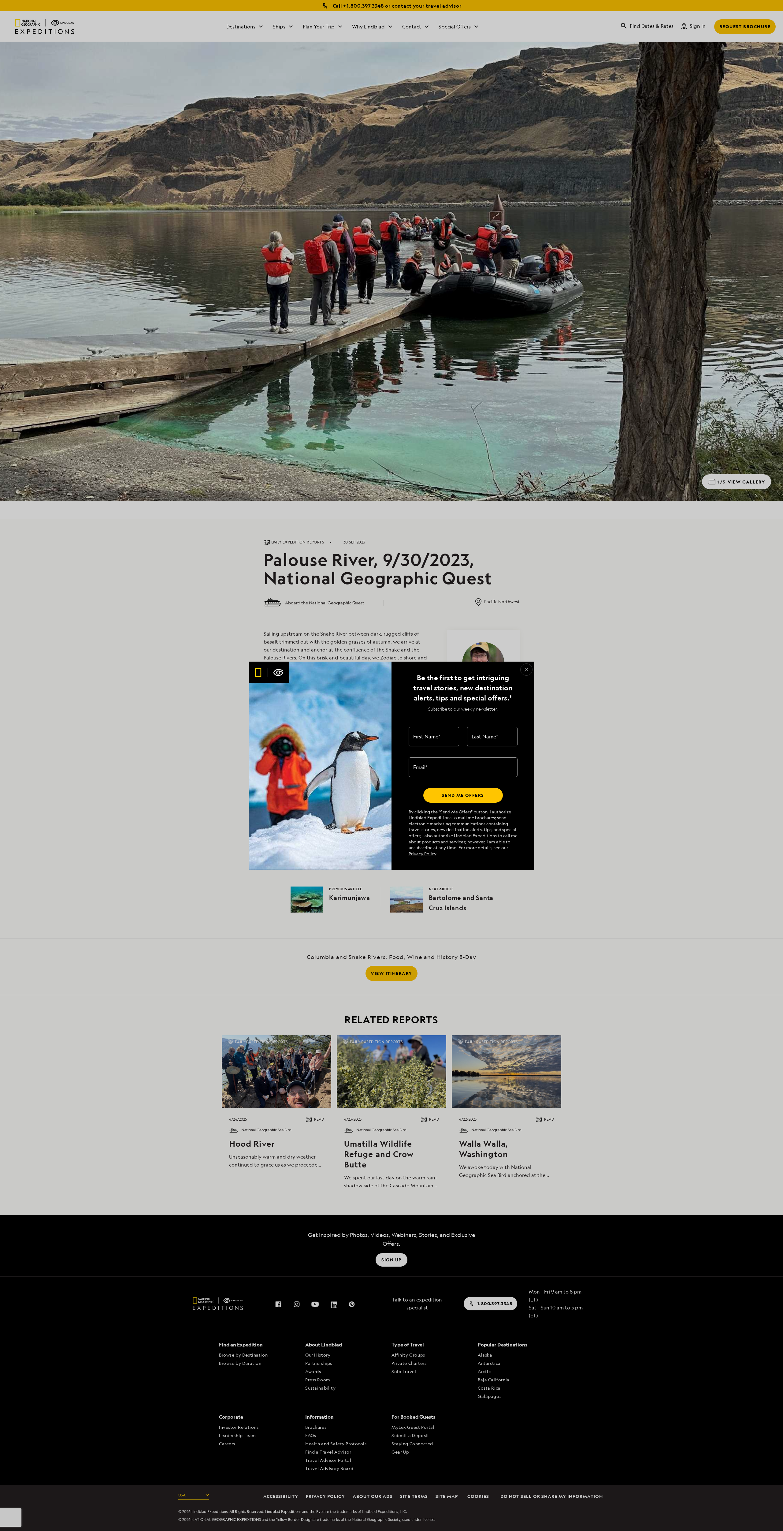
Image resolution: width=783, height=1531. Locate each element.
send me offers (463, 795)
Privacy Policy (422, 854)
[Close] (526, 669)
